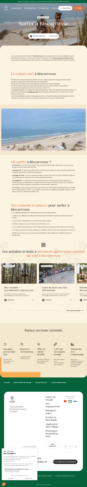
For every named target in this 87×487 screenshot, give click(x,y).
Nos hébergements (30, 8)
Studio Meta (47, 484)
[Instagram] (70, 447)
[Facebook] (65, 447)
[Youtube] (75, 447)
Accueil (6, 382)
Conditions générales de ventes (65, 475)
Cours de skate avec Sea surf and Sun (54, 289)
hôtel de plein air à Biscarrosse (62, 58)
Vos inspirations (44, 8)
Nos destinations (16, 8)
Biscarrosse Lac (41, 382)
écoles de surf (33, 92)
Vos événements (56, 8)
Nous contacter (52, 445)
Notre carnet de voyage (22, 382)
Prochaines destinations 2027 (52, 433)
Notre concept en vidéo (44, 475)
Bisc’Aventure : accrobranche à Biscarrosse (19, 289)
